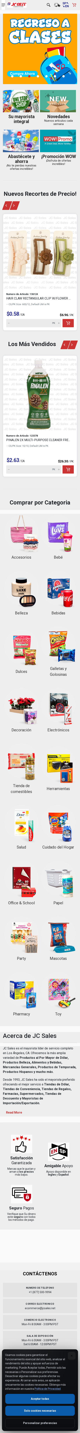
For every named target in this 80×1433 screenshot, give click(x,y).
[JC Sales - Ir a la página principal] (17, 5)
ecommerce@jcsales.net (40, 1308)
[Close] (72, 1356)
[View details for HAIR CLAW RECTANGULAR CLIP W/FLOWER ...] (40, 251)
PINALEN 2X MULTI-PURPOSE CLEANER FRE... (38, 440)
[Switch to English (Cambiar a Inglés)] (65, 5)
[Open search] (48, 5)
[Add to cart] (68, 323)
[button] (14, 76)
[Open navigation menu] (3, 5)
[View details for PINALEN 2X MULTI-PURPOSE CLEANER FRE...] (40, 393)
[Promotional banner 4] (40, 49)
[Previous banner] (7, 205)
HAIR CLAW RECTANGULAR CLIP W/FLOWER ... (38, 298)
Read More (14, 1112)
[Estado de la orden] (57, 5)
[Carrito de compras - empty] (74, 5)
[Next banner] (14, 205)
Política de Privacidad (48, 1388)
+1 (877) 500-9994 (40, 1292)
